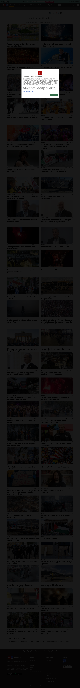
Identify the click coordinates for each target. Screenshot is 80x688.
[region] (40, 83)
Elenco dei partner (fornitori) (28, 91)
